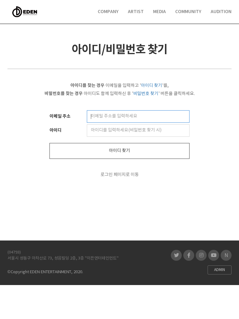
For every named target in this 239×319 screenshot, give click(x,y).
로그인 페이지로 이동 (120, 174)
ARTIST (136, 11)
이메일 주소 (60, 116)
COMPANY (108, 11)
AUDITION (221, 11)
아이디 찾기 (119, 150)
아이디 (55, 130)
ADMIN (219, 270)
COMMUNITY (188, 11)
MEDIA (159, 11)
